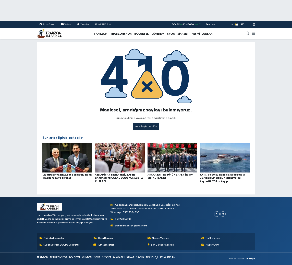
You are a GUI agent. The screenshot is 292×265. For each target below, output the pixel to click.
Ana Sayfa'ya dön (146, 126)
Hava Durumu (105, 238)
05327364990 (123, 219)
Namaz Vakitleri (160, 238)
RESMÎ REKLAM (103, 24)
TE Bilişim (250, 258)
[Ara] (247, 34)
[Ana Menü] (253, 34)
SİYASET (183, 33)
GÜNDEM (158, 33)
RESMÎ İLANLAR (202, 33)
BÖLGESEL (141, 33)
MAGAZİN (119, 257)
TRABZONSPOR (120, 33)
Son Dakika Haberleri (162, 245)
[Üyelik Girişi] (252, 24)
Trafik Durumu (212, 238)
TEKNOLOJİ (152, 257)
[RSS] (223, 214)
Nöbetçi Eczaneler (54, 238)
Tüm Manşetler (106, 245)
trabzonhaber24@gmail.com (131, 225)
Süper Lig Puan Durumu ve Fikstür (61, 245)
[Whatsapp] (217, 214)
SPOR (171, 33)
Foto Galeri (49, 24)
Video (67, 24)
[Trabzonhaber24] (49, 33)
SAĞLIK (140, 257)
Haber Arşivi (212, 245)
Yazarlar (84, 24)
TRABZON (100, 33)
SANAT (130, 257)
